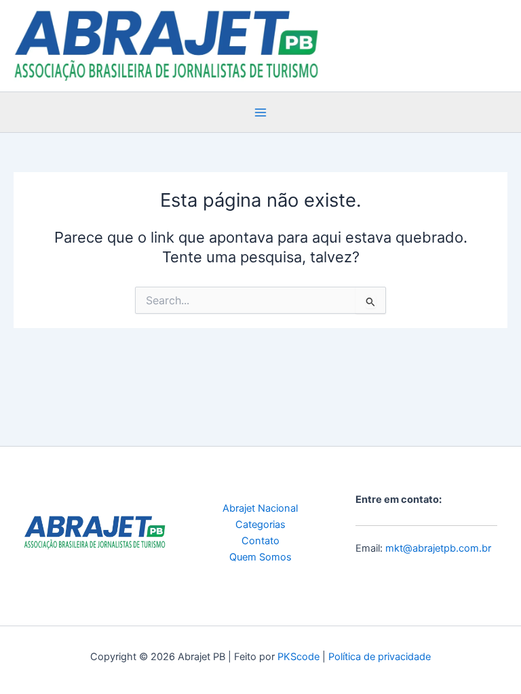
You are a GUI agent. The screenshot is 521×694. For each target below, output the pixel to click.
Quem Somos (260, 557)
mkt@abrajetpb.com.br (438, 548)
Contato (260, 541)
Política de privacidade (379, 657)
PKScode (298, 657)
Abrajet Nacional (260, 508)
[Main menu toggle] (260, 112)
